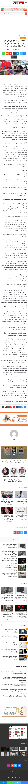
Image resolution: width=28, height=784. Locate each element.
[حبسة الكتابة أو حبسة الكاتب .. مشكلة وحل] (23, 645)
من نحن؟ (17, 773)
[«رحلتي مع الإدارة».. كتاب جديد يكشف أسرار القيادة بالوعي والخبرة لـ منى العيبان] (22, 568)
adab (23, 49)
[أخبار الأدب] (18, 3)
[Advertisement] (14, 24)
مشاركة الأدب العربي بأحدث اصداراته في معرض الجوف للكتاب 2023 (21, 517)
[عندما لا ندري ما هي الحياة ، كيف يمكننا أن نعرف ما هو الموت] (23, 658)
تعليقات (5, 539)
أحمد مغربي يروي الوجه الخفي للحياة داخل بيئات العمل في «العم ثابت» (9, 560)
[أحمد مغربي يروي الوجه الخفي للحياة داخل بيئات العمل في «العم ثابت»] (22, 561)
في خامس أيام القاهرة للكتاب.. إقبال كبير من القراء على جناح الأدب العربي (7, 501)
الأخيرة (23, 539)
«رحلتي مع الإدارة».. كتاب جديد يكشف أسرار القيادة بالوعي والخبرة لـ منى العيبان (10, 567)
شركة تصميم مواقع (16, 771)
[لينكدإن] (19, 407)
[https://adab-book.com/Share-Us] (14, 9)
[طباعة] (3, 407)
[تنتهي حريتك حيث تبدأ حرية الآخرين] (23, 638)
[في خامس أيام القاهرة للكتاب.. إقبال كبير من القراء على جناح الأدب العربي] (7, 494)
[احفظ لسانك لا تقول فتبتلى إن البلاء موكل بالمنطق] (23, 651)
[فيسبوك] (25, 407)
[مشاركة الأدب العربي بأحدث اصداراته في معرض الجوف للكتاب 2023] (21, 510)
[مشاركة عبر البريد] (6, 407)
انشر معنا (12, 773)
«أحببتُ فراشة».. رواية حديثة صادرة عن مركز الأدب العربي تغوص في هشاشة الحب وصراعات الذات (9, 553)
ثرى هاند (9, 771)
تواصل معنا (7, 773)
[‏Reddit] (11, 407)
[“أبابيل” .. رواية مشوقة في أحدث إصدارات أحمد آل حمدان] (23, 631)
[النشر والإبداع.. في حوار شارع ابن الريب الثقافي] (21, 494)
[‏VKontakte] (8, 407)
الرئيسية (24, 35)
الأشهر (14, 539)
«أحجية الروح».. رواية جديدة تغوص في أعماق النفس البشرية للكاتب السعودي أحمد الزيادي (9, 575)
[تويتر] (22, 407)
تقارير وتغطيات (18, 35)
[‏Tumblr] (17, 407)
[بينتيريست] (14, 407)
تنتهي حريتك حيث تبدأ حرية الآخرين (9, 636)
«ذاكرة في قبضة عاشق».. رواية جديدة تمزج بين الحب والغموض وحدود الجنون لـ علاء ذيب (10, 546)
